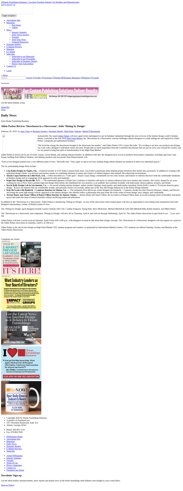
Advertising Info (13, 20)
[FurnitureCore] (17, 13)
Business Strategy (40, 131)
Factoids (15, 37)
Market (85, 131)
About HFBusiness (14, 456)
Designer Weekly (13, 44)
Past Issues (16, 25)
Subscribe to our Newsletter (23, 59)
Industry (77, 131)
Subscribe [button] (5, 107)
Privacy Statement (14, 465)
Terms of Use (12, 463)
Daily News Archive (20, 35)
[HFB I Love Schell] (21, 379)
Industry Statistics (19, 32)
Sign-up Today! (7, 485)
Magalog (10, 49)
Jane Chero (25, 131)
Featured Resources (20, 42)
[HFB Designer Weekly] (21, 344)
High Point (68, 131)
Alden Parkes (63, 136)
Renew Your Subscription (22, 64)
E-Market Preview (14, 47)
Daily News (11, 444)
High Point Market (74, 138)
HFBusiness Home (14, 437)
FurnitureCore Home (15, 470)
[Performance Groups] (21, 309)
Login (9, 71)
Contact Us (11, 66)
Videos (15, 27)
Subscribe (10, 54)
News (8, 30)
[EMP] (21, 274)
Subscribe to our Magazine (23, 56)
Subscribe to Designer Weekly (24, 61)
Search (29, 78)
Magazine (10, 23)
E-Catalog (10, 52)
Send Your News (19, 39)
